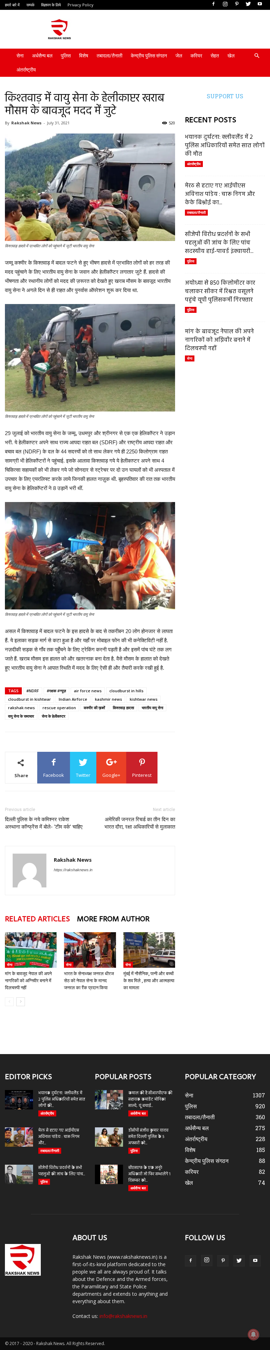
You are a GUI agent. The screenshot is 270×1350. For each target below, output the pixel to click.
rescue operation (59, 707)
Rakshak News (26, 122)
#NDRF (32, 690)
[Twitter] (248, 4)
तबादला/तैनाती (109, 55)
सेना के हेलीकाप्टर (53, 716)
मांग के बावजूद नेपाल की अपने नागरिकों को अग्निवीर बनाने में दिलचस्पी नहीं (28, 980)
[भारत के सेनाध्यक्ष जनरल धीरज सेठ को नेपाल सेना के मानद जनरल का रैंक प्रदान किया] (90, 950)
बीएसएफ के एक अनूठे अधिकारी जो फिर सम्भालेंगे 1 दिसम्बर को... (149, 1174)
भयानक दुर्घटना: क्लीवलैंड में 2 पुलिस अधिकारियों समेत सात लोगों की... (61, 1099)
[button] (256, 55)
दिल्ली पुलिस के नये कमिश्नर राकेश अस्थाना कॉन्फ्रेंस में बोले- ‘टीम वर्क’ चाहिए (44, 823)
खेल (230, 55)
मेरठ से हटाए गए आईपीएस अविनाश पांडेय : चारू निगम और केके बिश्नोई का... (220, 194)
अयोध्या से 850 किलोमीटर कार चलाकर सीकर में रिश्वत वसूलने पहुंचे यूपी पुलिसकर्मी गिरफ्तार (220, 291)
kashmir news (108, 699)
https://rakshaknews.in (73, 870)
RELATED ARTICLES (37, 919)
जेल (178, 55)
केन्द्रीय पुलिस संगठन (149, 55)
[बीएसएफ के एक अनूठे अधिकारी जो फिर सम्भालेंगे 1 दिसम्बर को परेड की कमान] (109, 1174)
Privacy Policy (81, 4)
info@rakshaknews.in (123, 1316)
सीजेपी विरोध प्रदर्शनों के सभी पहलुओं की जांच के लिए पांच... (61, 1171)
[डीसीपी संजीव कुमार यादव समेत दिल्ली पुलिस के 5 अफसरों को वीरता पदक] (109, 1137)
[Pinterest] (236, 4)
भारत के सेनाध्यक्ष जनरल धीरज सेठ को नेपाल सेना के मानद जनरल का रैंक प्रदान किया (89, 980)
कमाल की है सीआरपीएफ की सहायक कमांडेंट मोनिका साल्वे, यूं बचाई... (150, 1099)
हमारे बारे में (12, 4)
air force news (88, 690)
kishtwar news (144, 699)
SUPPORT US (225, 96)
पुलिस (66, 55)
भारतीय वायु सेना (152, 707)
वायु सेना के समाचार (21, 716)
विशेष (83, 55)
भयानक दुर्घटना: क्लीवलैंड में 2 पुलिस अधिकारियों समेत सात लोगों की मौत (225, 145)
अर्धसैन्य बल (42, 55)
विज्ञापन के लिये (51, 4)
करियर (196, 55)
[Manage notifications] (253, 1334)
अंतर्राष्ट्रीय (26, 70)
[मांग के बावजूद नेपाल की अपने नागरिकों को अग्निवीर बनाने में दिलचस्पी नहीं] (31, 950)
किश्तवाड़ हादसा (123, 707)
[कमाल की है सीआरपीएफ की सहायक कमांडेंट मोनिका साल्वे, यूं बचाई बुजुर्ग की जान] (109, 1099)
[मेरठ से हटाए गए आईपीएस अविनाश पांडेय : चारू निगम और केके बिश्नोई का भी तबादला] (19, 1137)
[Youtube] (260, 4)
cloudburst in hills (126, 690)
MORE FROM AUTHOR (113, 919)
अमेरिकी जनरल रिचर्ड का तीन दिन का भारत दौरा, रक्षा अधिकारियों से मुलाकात (139, 823)
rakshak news (21, 707)
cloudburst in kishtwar (29, 699)
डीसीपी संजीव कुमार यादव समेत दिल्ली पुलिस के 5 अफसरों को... (148, 1137)
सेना (20, 55)
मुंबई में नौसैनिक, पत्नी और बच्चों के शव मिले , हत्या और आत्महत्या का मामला (148, 980)
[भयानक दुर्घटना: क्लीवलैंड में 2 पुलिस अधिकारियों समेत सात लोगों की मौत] (19, 1099)
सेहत (215, 55)
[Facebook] (213, 4)
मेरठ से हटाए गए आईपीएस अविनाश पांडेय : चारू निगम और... (58, 1137)
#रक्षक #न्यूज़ (56, 690)
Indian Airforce (73, 699)
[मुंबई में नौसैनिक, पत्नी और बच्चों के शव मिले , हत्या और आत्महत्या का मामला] (149, 950)
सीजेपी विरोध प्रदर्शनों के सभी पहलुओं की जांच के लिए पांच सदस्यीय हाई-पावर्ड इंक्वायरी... (219, 243)
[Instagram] (225, 4)
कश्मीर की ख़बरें (94, 707)
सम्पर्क (30, 4)
